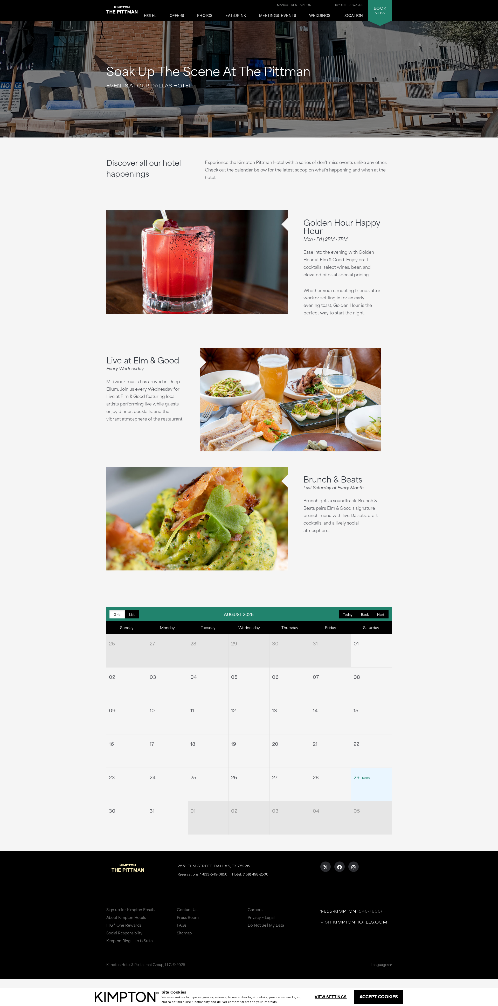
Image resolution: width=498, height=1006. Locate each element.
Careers (255, 909)
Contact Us (187, 909)
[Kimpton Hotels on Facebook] (339, 867)
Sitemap (184, 933)
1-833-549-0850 (213, 874)
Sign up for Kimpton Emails (130, 909)
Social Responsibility (124, 933)
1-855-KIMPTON (338, 911)
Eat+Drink (235, 15)
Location (353, 15)
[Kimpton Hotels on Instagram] (353, 867)
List (132, 614)
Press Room (188, 917)
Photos (204, 15)
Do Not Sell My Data (266, 925)
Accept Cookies (378, 996)
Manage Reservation (294, 5)
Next (380, 614)
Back (365, 614)
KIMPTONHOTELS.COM (360, 922)
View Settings (331, 997)
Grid (117, 614)
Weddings (319, 15)
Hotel (150, 15)
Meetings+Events (277, 15)
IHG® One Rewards (123, 925)
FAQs (181, 925)
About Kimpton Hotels (126, 917)
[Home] (121, 9)
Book (380, 10)
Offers (177, 15)
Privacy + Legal (261, 917)
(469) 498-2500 (255, 874)
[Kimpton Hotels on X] (325, 867)
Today (347, 614)
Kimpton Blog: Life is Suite (129, 940)
